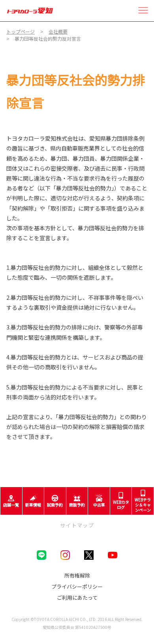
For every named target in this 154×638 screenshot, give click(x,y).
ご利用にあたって (77, 597)
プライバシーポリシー (77, 586)
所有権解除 (77, 575)
